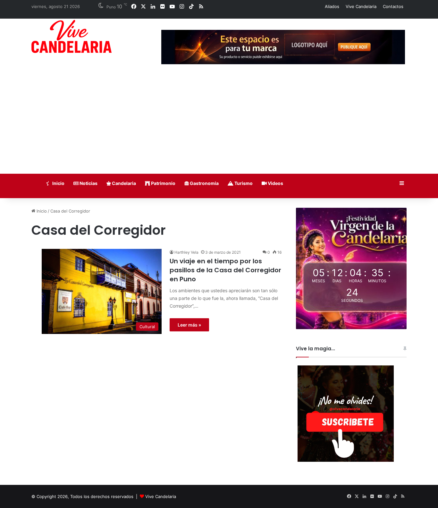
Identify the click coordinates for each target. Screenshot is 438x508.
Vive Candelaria (361, 6)
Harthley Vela (186, 252)
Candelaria (123, 183)
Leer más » (189, 325)
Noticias (88, 183)
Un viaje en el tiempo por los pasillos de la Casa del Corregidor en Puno (225, 270)
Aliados (332, 6)
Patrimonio (162, 183)
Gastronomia (204, 183)
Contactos (393, 6)
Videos (275, 183)
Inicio (57, 183)
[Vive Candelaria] (71, 36)
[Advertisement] (219, 126)
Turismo (243, 183)
